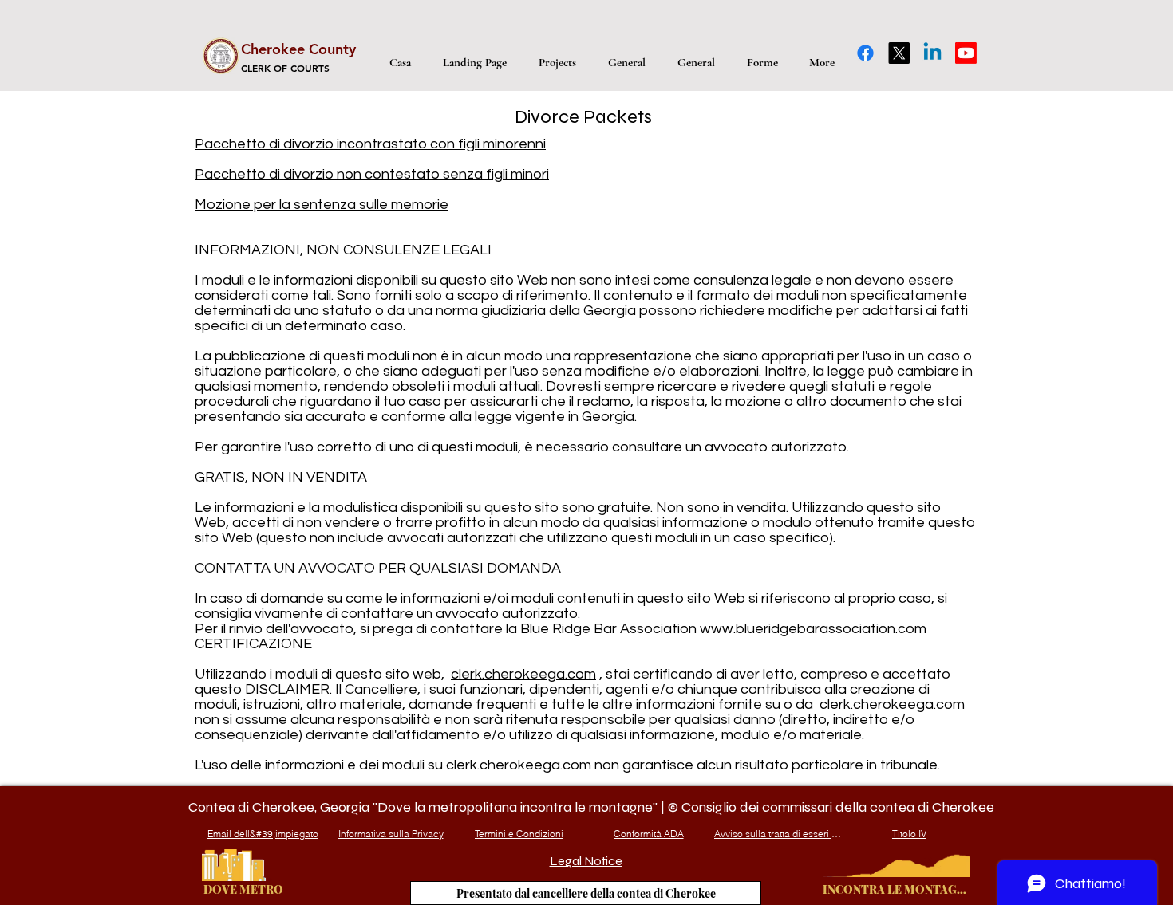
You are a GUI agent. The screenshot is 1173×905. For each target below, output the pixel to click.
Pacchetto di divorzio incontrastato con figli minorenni (370, 143)
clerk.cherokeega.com (523, 674)
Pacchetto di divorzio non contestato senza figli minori (372, 174)
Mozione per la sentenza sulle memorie (321, 204)
